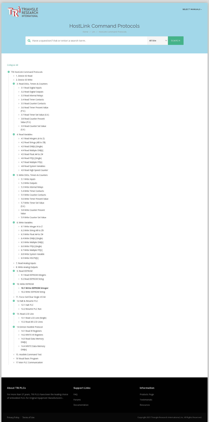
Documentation (81, 405)
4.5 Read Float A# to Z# (32, 154)
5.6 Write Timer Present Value (34, 198)
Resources (145, 405)
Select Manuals (192, 9)
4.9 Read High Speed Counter (34, 170)
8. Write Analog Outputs (27, 267)
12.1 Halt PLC (27, 305)
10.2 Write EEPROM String (33, 291)
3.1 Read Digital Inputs (31, 87)
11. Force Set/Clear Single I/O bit (31, 297)
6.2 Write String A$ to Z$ (32, 230)
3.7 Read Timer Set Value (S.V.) (35, 114)
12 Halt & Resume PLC (27, 301)
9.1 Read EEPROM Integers (33, 275)
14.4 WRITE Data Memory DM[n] (33, 348)
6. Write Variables (24, 222)
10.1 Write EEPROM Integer (34, 288)
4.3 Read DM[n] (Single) (32, 146)
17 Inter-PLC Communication (29, 362)
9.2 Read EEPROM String (32, 279)
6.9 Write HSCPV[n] (29, 258)
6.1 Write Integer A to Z (32, 226)
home (85, 31)
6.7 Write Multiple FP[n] (31, 250)
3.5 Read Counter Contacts (33, 103)
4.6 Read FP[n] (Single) (31, 158)
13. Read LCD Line (25, 313)
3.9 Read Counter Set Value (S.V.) (33, 128)
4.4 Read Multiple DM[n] (32, 150)
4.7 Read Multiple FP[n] (31, 162)
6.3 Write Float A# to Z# (32, 234)
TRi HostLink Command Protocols (27, 72)
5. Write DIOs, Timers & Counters (32, 175)
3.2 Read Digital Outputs (32, 91)
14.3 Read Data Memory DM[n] (32, 340)
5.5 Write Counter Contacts (33, 194)
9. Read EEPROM (24, 271)
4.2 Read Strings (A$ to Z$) (33, 142)
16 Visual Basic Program (27, 358)
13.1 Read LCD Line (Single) (33, 317)
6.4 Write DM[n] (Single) (32, 238)
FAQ (76, 394)
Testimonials (146, 399)
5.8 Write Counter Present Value (33, 212)
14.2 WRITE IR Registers (32, 334)
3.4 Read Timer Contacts (32, 99)
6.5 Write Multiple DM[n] (32, 242)
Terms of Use (28, 417)
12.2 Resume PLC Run (31, 309)
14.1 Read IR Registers (31, 331)
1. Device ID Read (24, 75)
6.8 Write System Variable (32, 254)
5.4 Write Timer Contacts (32, 191)
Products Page (147, 394)
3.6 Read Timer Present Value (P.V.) (34, 109)
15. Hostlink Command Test (29, 354)
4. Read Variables (24, 134)
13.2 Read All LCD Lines (32, 321)
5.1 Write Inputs (28, 179)
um (93, 31)
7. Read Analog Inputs (26, 263)
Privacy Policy (13, 417)
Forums (77, 399)
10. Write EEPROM (25, 284)
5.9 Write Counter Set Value (33, 217)
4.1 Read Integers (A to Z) (33, 138)
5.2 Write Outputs (29, 183)
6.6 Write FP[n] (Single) (31, 246)
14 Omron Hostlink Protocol (29, 327)
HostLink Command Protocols (113, 31)
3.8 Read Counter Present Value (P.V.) (33, 120)
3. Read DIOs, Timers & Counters (31, 83)
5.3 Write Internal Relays (32, 187)
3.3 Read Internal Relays (32, 95)
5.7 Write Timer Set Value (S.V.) (32, 204)
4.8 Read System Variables (33, 166)
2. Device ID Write (24, 79)
